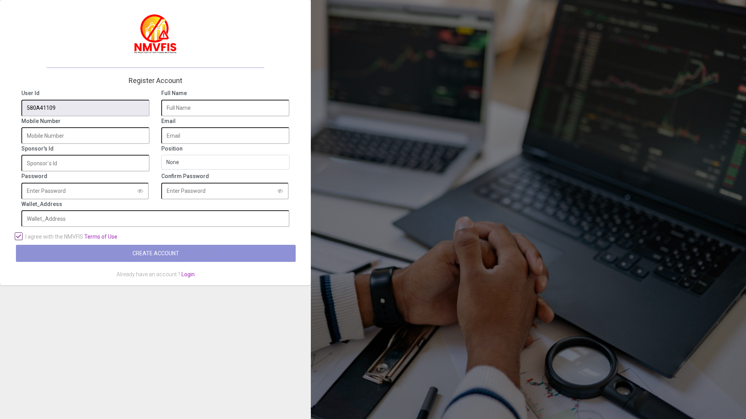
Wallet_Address (41, 204)
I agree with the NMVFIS (71, 237)
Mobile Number (41, 121)
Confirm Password (185, 176)
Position (172, 149)
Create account (155, 253)
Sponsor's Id (37, 149)
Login (188, 274)
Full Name (174, 93)
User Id (30, 93)
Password (34, 176)
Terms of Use (100, 237)
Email (168, 121)
